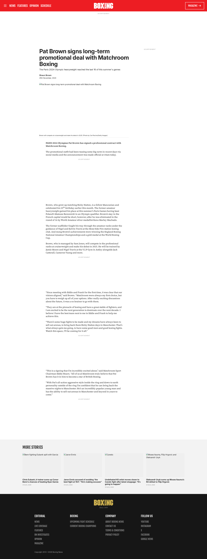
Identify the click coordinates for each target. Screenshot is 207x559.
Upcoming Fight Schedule (82, 521)
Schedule (46, 6)
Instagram (146, 526)
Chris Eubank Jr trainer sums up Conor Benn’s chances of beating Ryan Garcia (40, 480)
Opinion (34, 6)
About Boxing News (114, 521)
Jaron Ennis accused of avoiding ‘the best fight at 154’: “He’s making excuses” (83, 480)
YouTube (145, 521)
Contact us (110, 526)
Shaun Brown (45, 75)
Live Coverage (40, 526)
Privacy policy (112, 534)
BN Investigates (41, 534)
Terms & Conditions (114, 530)
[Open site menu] (5, 5)
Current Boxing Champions (83, 526)
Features (22, 6)
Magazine (192, 5)
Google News (147, 539)
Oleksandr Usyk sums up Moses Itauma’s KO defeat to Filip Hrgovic (165, 480)
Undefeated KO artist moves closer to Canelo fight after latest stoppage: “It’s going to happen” (123, 481)
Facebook (145, 534)
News (12, 6)
